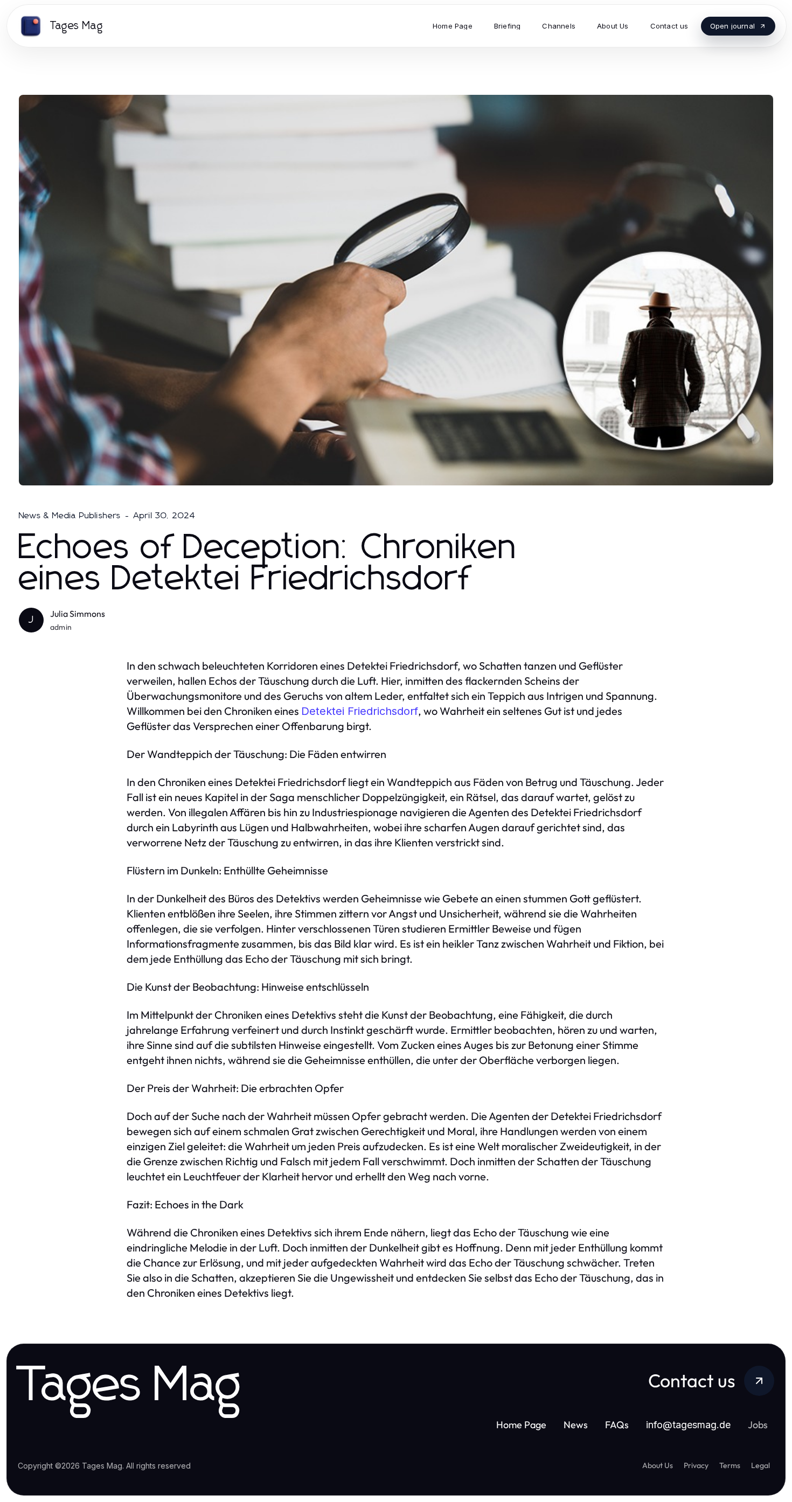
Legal (760, 1465)
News (576, 1424)
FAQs (617, 1424)
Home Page (521, 1424)
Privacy (696, 1465)
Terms (729, 1465)
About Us (657, 1465)
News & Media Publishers (70, 515)
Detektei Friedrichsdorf (359, 711)
